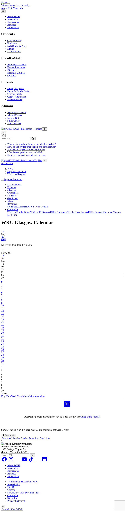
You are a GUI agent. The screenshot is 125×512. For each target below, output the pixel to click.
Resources (12, 204)
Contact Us (12, 209)
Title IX (11, 487)
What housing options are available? (24, 152)
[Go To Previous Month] (3, 231)
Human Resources (16, 67)
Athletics (11, 24)
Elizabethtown (14, 184)
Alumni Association (16, 112)
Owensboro (13, 193)
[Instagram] (11, 460)
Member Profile (14, 99)
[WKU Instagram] (67, 406)
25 (2, 346)
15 (2, 319)
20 (2, 332)
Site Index (12, 498)
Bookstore (12, 43)
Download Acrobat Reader (14, 438)
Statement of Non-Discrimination (23, 492)
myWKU (11, 75)
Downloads (9, 435)
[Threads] (18, 460)
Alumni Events (14, 115)
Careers (11, 490)
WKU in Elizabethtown (18, 212)
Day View (6, 396)
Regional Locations (16, 171)
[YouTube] (24, 460)
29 (2, 357)
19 (2, 330)
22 (2, 338)
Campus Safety (14, 40)
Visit (10, 8)
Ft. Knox (11, 187)
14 (2, 316)
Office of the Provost (90, 416)
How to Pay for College (36, 206)
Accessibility (13, 484)
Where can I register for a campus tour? (26, 149)
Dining (10, 48)
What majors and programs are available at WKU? (31, 144)
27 (2, 352)
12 (2, 310)
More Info (18, 8)
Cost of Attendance (16, 96)
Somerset (11, 195)
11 (2, 308)
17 (2, 324)
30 (2, 360)
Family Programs (15, 88)
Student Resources (16, 206)
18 (2, 327)
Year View (40, 396)
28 (2, 355)
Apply (4, 8)
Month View (28, 396)
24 (2, 344)
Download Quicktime (39, 438)
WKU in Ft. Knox (39, 212)
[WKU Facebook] (57, 406)
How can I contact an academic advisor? (26, 155)
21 (2, 335)
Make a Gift (13, 118)
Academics (12, 19)
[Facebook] (4, 460)
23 (2, 341)
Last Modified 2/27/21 (12, 509)
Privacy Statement (16, 501)
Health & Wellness (16, 73)
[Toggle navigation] (2, 180)
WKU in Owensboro (76, 212)
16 (2, 321)
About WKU (13, 16)
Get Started (12, 198)
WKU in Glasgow (16, 174)
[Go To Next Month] (3, 237)
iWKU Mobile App (16, 46)
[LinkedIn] (44, 460)
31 (2, 363)
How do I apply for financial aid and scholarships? (31, 146)
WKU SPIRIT (14, 123)
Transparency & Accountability (22, 481)
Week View (16, 396)
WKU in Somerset (95, 212)
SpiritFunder (13, 120)
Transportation (14, 51)
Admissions (13, 22)
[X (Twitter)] (38, 460)
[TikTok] (31, 460)
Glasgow (11, 190)
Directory (11, 70)
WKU (10, 168)
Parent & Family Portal (18, 91)
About (10, 201)
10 (2, 305)
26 (2, 349)
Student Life (13, 27)
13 (2, 313)
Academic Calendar (16, 64)
